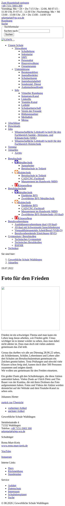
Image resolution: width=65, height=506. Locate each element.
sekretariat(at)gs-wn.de (13, 431)
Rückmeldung (15, 471)
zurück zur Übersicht (12, 402)
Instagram (6, 456)
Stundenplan (14, 474)
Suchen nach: (11, 30)
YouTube (6, 451)
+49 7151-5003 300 (21, 428)
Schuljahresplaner (17, 494)
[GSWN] (6, 39)
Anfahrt (12, 485)
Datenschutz (14, 488)
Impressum (14, 491)
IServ (11, 468)
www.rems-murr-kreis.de (14, 445)
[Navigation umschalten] (13, 40)
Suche (11, 497)
